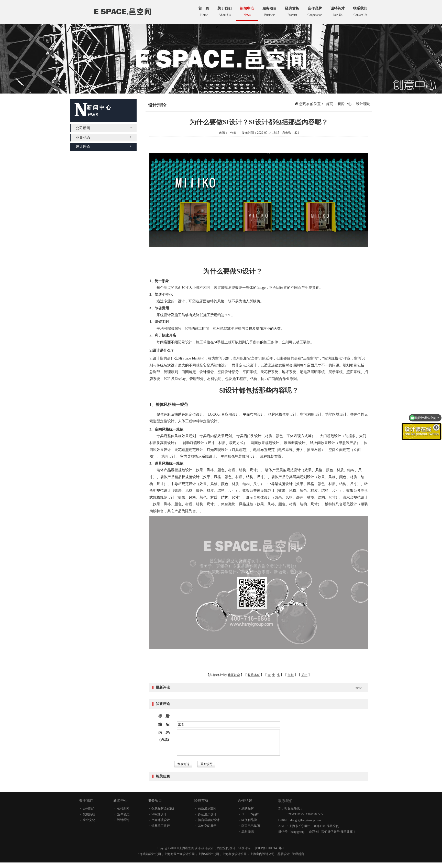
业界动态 (83, 137)
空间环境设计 (160, 820)
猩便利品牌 (249, 820)
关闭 (304, 675)
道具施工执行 (160, 826)
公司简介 (89, 808)
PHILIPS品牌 (250, 814)
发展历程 (89, 814)
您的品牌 (247, 808)
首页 (329, 104)
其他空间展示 (207, 826)
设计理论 (83, 147)
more (359, 688)
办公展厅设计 (207, 814)
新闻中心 (344, 104)
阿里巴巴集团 (250, 826)
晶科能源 (247, 832)
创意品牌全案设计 (163, 808)
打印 (291, 675)
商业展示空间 (207, 808)
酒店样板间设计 (208, 820)
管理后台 (298, 854)
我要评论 (234, 675)
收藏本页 (254, 675)
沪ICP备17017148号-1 (269, 848)
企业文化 (89, 820)
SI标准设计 (159, 814)
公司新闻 (83, 128)
